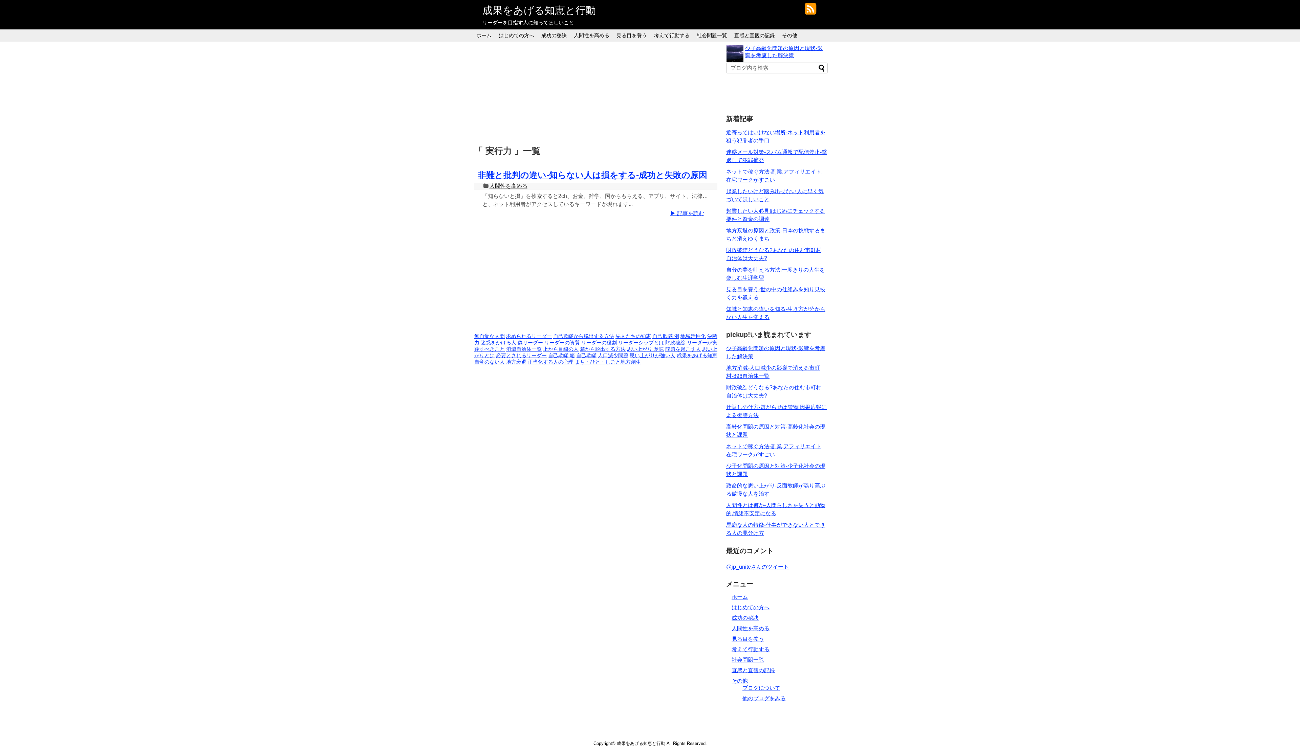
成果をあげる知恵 (697, 355)
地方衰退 (516, 362)
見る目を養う (631, 35)
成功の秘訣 (554, 35)
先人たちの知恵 (633, 336)
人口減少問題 (613, 355)
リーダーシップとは (641, 342)
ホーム (484, 35)
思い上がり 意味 (645, 349)
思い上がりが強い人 (652, 355)
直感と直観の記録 (754, 35)
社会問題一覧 (712, 35)
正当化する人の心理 (550, 362)
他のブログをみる (764, 698)
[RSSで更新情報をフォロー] (810, 11)
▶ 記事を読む (687, 213)
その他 (789, 35)
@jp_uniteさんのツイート (757, 567)
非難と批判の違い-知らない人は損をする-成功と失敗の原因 (592, 175)
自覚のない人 (489, 362)
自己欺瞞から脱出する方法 (583, 336)
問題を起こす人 (683, 349)
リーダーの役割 (599, 342)
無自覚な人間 (489, 336)
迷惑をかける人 (498, 342)
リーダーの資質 (562, 342)
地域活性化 (693, 336)
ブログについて (761, 688)
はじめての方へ (516, 35)
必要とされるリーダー (521, 355)
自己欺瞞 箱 (561, 355)
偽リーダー (530, 342)
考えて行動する (672, 35)
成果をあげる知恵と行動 (539, 10)
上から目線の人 (561, 349)
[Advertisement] (597, 92)
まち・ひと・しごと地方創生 (608, 362)
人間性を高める (591, 35)
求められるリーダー (529, 336)
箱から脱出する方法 (603, 349)
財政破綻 (675, 342)
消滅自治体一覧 (524, 349)
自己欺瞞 (586, 355)
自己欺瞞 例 (665, 336)
